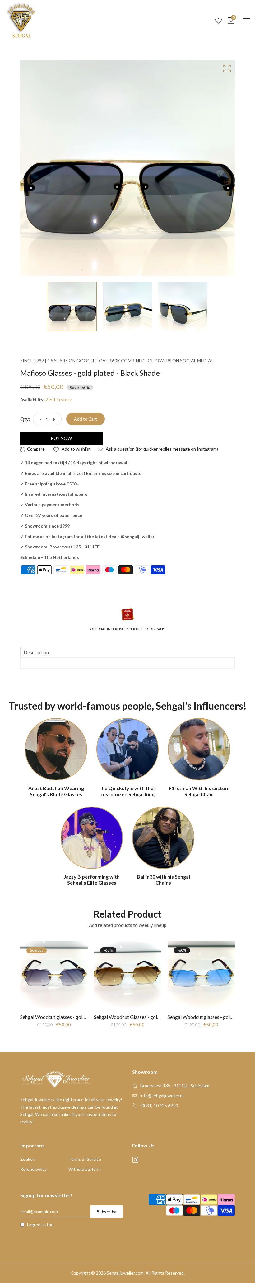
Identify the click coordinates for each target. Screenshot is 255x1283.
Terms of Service (84, 1159)
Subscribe (107, 1211)
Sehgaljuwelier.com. (126, 1273)
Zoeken (27, 1159)
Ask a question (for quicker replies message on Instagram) (161, 448)
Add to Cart (85, 419)
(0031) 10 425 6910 (159, 1105)
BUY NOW (61, 438)
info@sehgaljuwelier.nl (161, 1095)
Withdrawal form (84, 1169)
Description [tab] (36, 652)
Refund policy (33, 1169)
